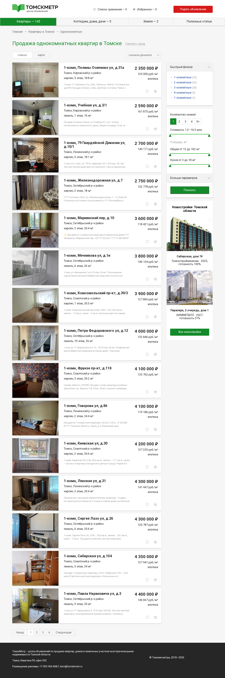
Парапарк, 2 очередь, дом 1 (190, 310)
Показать (190, 190)
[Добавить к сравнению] (147, 91)
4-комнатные (184, 92)
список (22, 55)
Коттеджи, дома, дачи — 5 (92, 21)
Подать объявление (193, 9)
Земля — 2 (150, 21)
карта (41, 55)
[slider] (170, 135)
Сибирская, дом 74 (189, 256)
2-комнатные (185, 82)
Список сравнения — (112, 9)
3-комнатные (185, 87)
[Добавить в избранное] (155, 91)
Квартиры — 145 (28, 21)
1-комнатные (185, 77)
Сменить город (135, 43)
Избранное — (147, 9)
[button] (143, 55)
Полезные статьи (199, 21)
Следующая (63, 632)
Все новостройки (189, 332)
